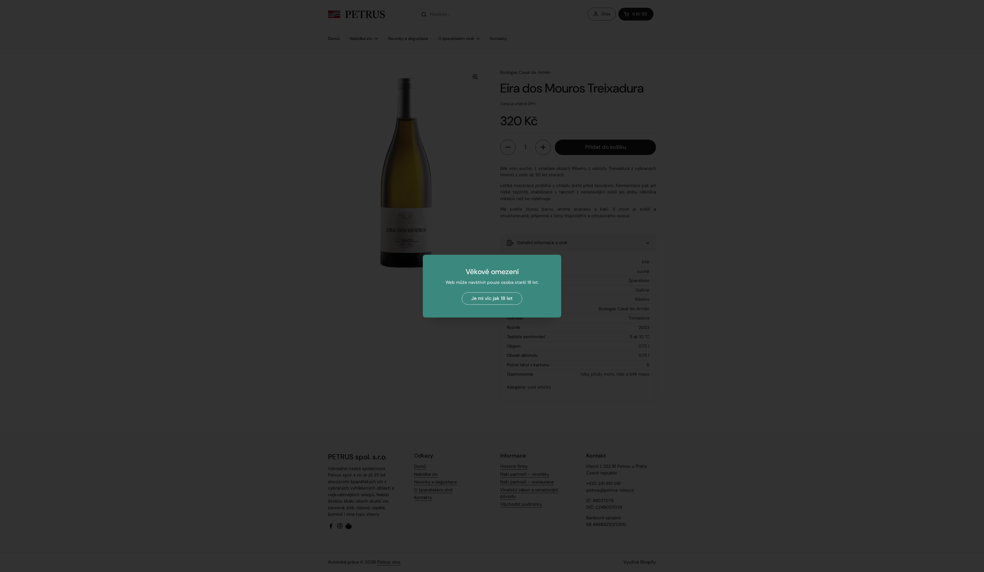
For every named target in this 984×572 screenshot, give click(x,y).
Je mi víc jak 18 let (492, 298)
